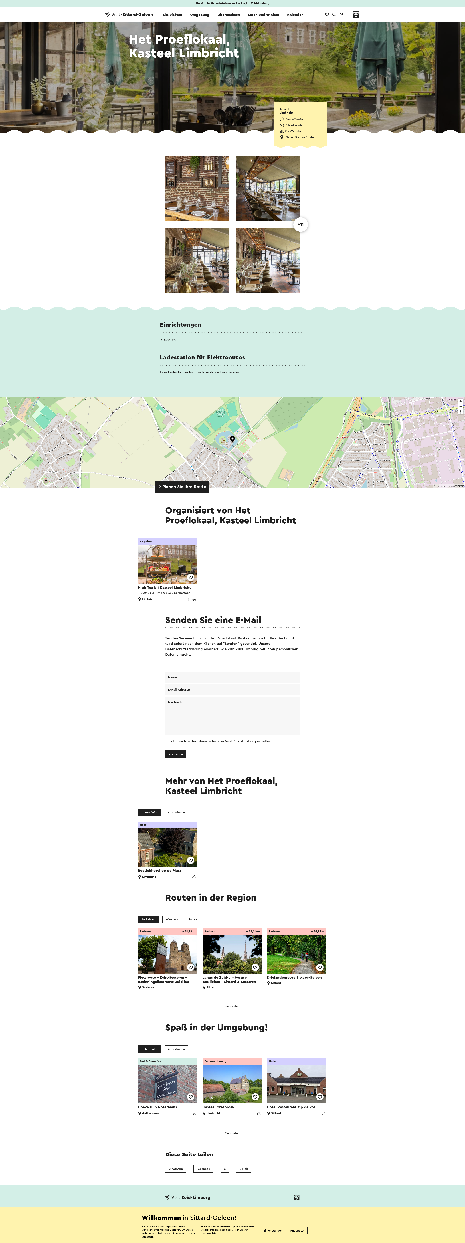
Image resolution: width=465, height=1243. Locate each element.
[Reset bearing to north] (460, 411)
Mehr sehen (232, 1006)
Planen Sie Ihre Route (300, 137)
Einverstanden (272, 1230)
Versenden (176, 754)
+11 (301, 224)
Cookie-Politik (208, 1233)
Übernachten (228, 15)
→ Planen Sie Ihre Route (182, 487)
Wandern (172, 919)
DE (341, 14)
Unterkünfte (149, 812)
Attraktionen (176, 812)
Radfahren (148, 919)
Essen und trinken (263, 15)
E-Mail (244, 1168)
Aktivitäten (172, 15)
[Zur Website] (194, 600)
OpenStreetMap (444, 486)
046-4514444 (294, 119)
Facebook (203, 1168)
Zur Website (293, 131)
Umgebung (199, 15)
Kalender (295, 15)
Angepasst (297, 1230)
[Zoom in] (460, 401)
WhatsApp (176, 1168)
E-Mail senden (295, 125)
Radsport (194, 919)
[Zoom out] (460, 406)
